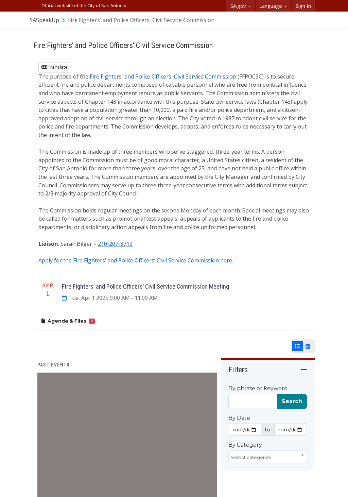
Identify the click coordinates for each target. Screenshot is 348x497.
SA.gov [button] (238, 5)
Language (271, 5)
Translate (57, 67)
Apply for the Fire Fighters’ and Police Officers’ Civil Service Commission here (135, 260)
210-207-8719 (115, 243)
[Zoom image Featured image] (127, 462)
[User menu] (310, 20)
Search (292, 401)
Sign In (303, 5)
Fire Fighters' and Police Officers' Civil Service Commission (163, 76)
